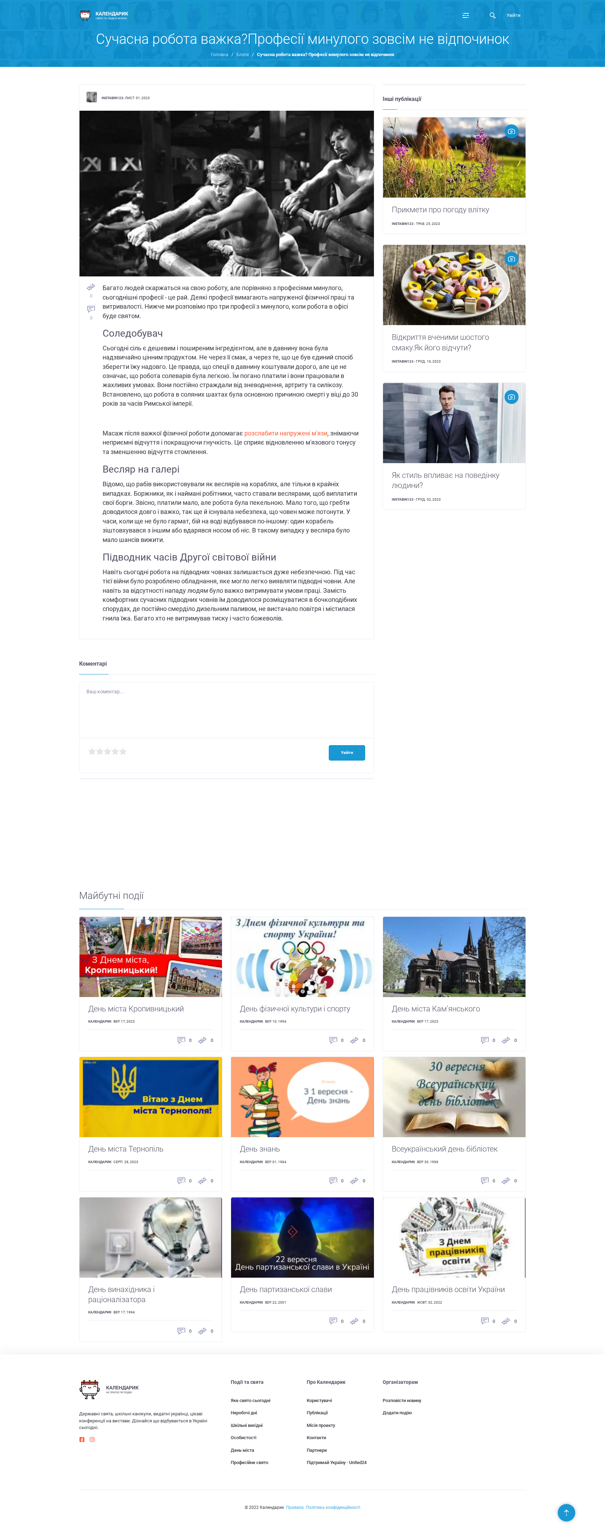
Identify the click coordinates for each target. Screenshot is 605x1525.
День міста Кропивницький (136, 1008)
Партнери (317, 1450)
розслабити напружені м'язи (285, 433)
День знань (260, 1149)
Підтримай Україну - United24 (337, 1462)
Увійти (514, 15)
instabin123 (112, 98)
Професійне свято (249, 1462)
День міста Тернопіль (126, 1149)
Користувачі (319, 1400)
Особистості (243, 1437)
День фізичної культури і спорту (295, 1008)
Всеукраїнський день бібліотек (445, 1149)
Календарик (99, 1021)
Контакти (316, 1437)
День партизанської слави (286, 1289)
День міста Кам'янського (436, 1008)
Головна (219, 54)
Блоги (242, 54)
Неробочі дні (244, 1412)
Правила (295, 1507)
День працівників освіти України (448, 1289)
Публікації (317, 1412)
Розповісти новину (402, 1400)
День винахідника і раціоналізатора (121, 1294)
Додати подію (397, 1412)
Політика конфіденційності (333, 1507)
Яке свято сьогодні (250, 1400)
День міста (242, 1450)
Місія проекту (321, 1425)
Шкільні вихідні (247, 1425)
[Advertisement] (289, 840)
